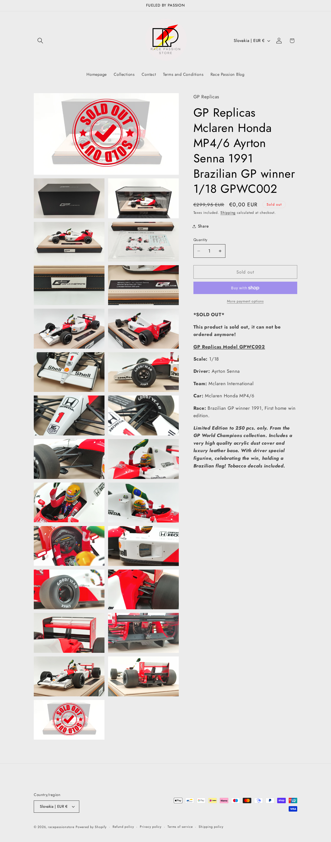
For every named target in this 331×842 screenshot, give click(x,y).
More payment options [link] (245, 301)
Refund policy (123, 826)
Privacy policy (150, 826)
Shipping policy (211, 826)
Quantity (200, 239)
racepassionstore (61, 827)
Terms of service (180, 826)
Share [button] (203, 226)
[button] (40, 40)
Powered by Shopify (91, 827)
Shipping (228, 212)
